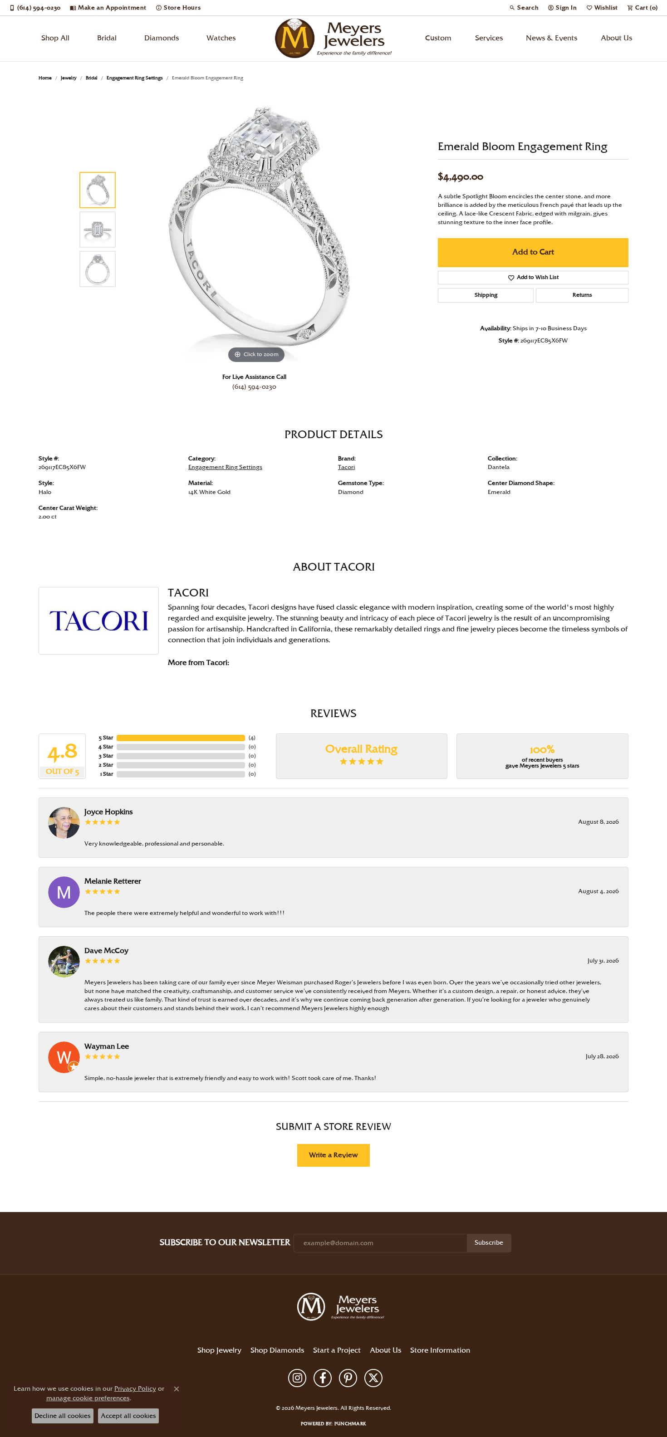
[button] (524, 7)
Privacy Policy (297, 1393)
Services (489, 38)
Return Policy (259, 1393)
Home (45, 78)
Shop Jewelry (219, 1350)
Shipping (486, 295)
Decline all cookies (62, 1416)
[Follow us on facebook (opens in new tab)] (323, 1378)
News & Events (551, 38)
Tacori (346, 467)
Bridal (107, 38)
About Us (616, 38)
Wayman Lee (106, 1046)
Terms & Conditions (342, 1393)
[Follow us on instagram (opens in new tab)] (297, 1378)
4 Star (105, 746)
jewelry (69, 78)
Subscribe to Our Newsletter (225, 1242)
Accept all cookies (128, 1416)
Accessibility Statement (398, 1393)
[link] (35, 7)
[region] (256, 229)
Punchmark (350, 1424)
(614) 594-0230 (254, 387)
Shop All (55, 38)
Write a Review (333, 1155)
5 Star (106, 737)
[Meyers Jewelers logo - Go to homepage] (333, 38)
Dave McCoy (106, 951)
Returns (582, 295)
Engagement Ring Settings (135, 78)
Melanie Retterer (112, 881)
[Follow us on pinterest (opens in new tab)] (348, 1378)
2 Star (106, 764)
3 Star (106, 755)
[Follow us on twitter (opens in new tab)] (373, 1378)
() (252, 737)
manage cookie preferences (88, 1398)
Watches (220, 38)
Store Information (440, 1350)
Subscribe (489, 1243)
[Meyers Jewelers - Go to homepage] (342, 1308)
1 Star (106, 774)
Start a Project (337, 1350)
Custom (438, 38)
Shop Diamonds (277, 1350)
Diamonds (161, 38)
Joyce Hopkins (108, 812)
